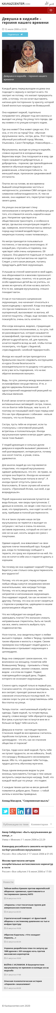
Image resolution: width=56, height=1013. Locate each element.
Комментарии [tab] (41, 824)
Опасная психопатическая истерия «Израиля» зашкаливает (23, 984)
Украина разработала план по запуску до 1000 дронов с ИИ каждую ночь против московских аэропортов (26, 953)
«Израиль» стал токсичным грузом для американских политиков (25, 908)
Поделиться (14, 34)
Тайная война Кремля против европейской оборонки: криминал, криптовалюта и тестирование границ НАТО (27, 893)
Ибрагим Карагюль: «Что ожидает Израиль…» (22, 938)
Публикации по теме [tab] (16, 824)
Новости (8, 882)
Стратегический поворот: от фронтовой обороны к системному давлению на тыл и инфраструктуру (26, 923)
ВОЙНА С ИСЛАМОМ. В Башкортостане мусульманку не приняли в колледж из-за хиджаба (26, 969)
